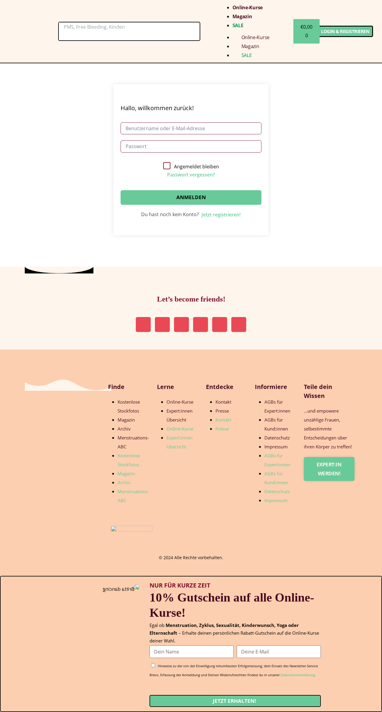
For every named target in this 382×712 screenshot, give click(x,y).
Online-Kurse (247, 7)
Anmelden (191, 197)
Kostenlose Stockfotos (129, 406)
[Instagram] (143, 324)
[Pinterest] (162, 324)
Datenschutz (277, 438)
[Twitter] (200, 324)
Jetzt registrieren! (221, 214)
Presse (222, 411)
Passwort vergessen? (191, 174)
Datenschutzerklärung (298, 675)
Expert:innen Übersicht (179, 415)
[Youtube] (219, 324)
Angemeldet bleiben (196, 166)
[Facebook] (238, 324)
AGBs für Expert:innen (277, 406)
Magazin (242, 16)
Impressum (276, 447)
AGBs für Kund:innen (276, 424)
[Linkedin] (181, 324)
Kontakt (223, 402)
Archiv (124, 429)
